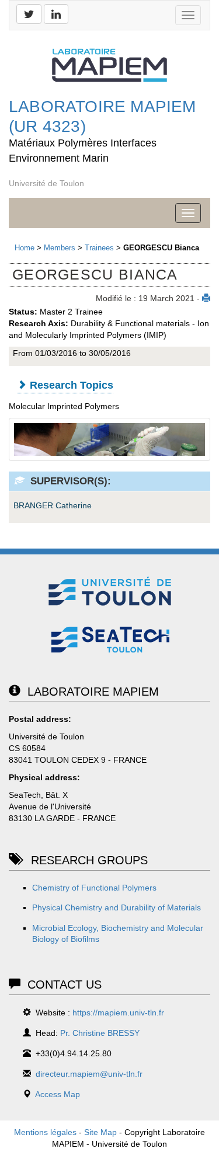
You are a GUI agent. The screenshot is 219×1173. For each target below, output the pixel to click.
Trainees (99, 247)
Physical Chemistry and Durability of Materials (116, 907)
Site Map (100, 1132)
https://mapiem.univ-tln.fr (118, 1012)
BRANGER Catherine (52, 505)
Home (24, 247)
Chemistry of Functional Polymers (94, 887)
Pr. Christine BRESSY (100, 1033)
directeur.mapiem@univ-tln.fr (89, 1073)
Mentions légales (45, 1132)
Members (59, 247)
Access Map (57, 1094)
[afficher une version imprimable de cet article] (206, 298)
